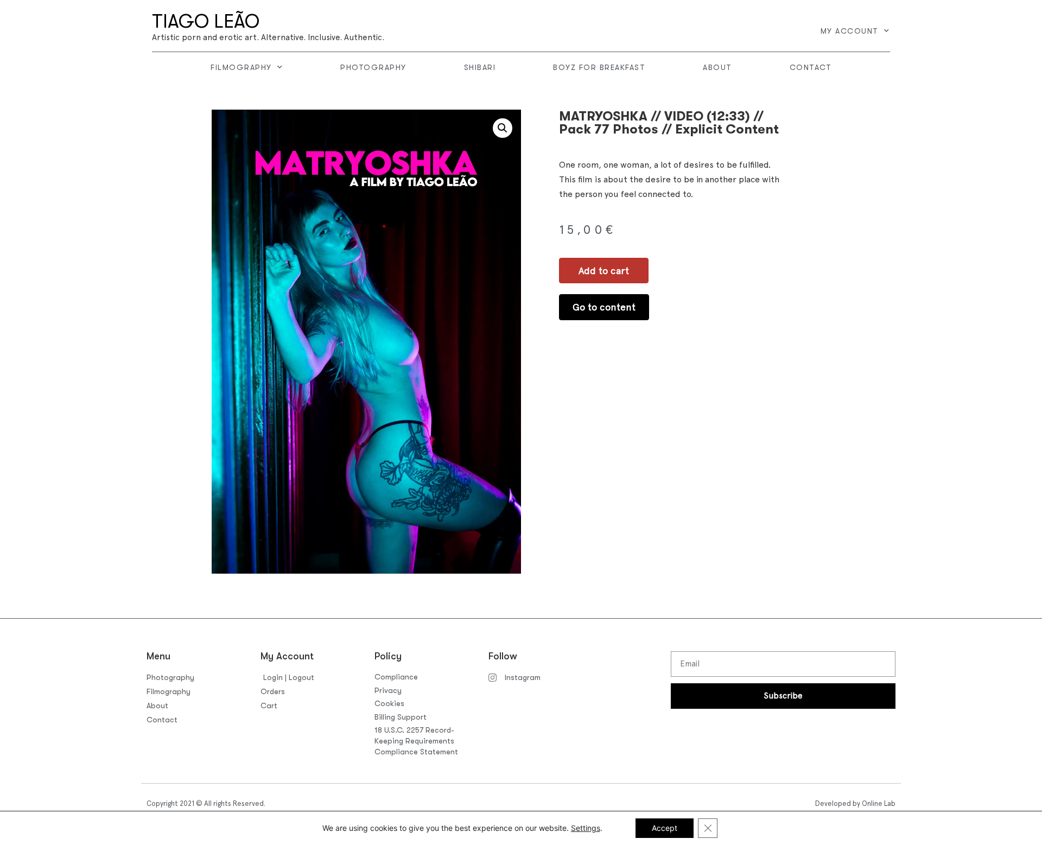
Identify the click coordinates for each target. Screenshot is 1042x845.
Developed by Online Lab (855, 803)
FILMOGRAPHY (241, 67)
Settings (585, 828)
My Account (850, 31)
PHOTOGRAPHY (373, 67)
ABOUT (717, 67)
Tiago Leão (205, 21)
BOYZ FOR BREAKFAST (599, 67)
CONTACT (811, 67)
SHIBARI (480, 67)
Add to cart (604, 270)
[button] (502, 128)
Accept (664, 828)
